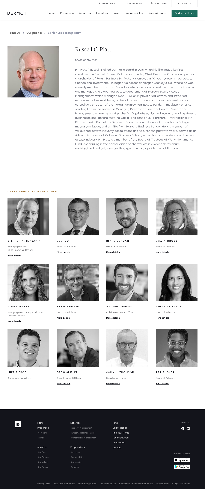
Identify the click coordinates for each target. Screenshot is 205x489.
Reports (75, 467)
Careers (117, 447)
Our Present (43, 457)
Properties (67, 13)
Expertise (102, 13)
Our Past (42, 452)
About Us (85, 13)
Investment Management (82, 433)
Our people (34, 33)
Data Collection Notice (64, 484)
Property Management (81, 428)
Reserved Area (120, 438)
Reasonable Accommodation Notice (136, 484)
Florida (41, 438)
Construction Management (83, 438)
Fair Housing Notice (87, 484)
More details (14, 255)
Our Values (43, 462)
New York (42, 433)
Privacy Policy (43, 484)
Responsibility (134, 13)
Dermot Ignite (157, 13)
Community (76, 462)
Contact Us (119, 442)
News (116, 13)
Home (51, 13)
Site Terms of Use (107, 484)
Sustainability (77, 457)
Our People (43, 467)
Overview (75, 452)
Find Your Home (121, 433)
